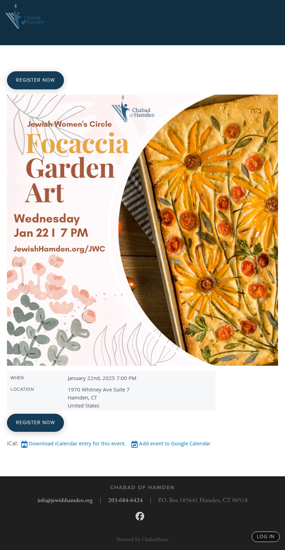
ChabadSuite (155, 539)
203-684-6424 (125, 500)
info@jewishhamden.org (65, 500)
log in (266, 537)
